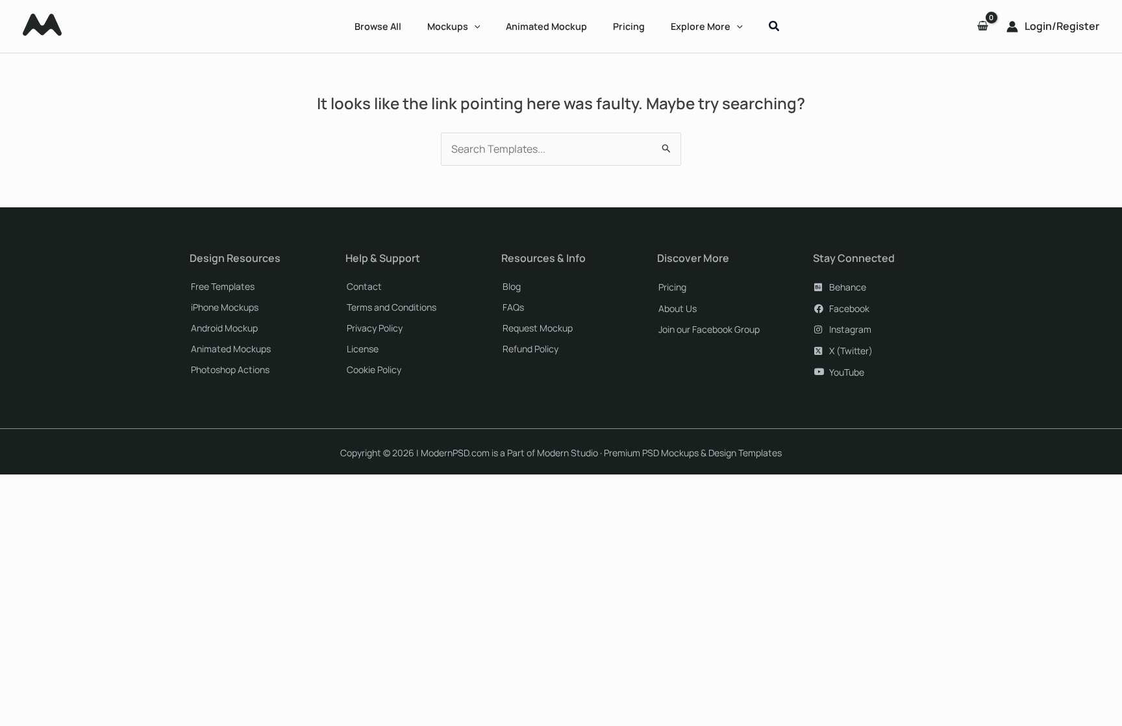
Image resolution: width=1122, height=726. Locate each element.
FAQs (513, 307)
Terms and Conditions (391, 307)
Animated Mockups (231, 349)
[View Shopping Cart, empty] (982, 26)
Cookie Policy (374, 369)
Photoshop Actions (230, 369)
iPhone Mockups (224, 307)
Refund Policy (530, 349)
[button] (474, 26)
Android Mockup (224, 328)
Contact (364, 286)
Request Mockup (538, 328)
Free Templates (223, 286)
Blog (512, 286)
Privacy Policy (375, 328)
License (363, 349)
